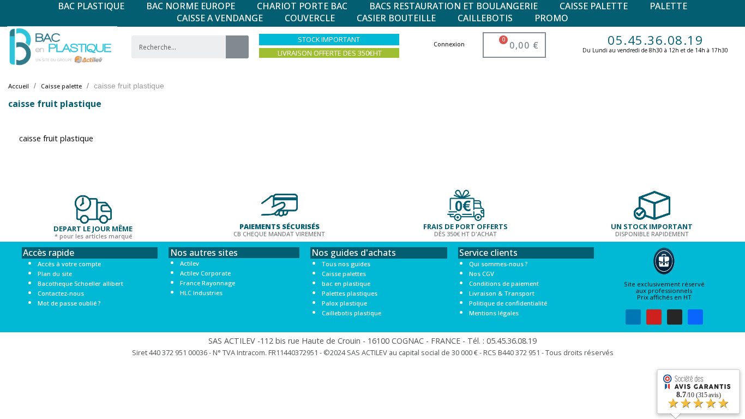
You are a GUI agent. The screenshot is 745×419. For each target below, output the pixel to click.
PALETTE (668, 6)
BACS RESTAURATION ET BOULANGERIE (453, 6)
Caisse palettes (344, 274)
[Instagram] (674, 317)
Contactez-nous (61, 293)
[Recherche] (237, 46)
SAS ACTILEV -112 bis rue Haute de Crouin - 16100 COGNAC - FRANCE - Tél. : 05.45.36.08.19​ (372, 341)
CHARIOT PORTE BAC (302, 6)
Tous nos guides (346, 264)
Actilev (189, 263)
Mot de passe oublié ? (69, 303)
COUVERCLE (310, 18)
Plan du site (55, 274)
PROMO (551, 18)
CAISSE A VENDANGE (220, 18)
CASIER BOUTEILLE (396, 18)
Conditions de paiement (504, 283)
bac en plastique (346, 283)
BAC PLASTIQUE (91, 6)
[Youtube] (654, 317)
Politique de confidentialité (508, 303)
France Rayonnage (207, 283)
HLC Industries (201, 293)
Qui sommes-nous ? (498, 264)
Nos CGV (481, 274)
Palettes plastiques (349, 293)
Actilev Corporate (205, 273)
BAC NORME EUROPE (190, 6)
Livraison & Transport (501, 293)
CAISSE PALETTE (594, 6)
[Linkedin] (633, 317)
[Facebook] (695, 317)
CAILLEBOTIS (485, 18)
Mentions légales (494, 313)
